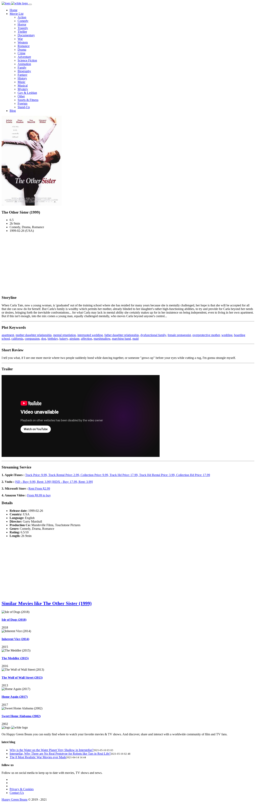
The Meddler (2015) (15, 658)
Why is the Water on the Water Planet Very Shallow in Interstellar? (51, 750)
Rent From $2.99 (39, 488)
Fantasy (22, 74)
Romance (24, 46)
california (17, 338)
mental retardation (64, 335)
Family (22, 67)
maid (135, 338)
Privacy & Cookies (22, 789)
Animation (24, 64)
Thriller (22, 31)
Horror (22, 24)
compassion (32, 338)
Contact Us (17, 792)
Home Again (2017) (15, 696)
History (22, 78)
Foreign (22, 103)
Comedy (23, 21)
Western (23, 42)
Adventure (24, 56)
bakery (63, 338)
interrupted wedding (90, 335)
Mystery (23, 89)
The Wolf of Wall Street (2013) (22, 677)
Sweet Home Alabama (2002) (21, 716)
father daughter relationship (121, 335)
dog (43, 338)
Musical (23, 85)
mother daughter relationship (34, 335)
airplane (74, 338)
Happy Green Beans (14, 799)
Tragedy (23, 28)
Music (21, 82)
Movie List (16, 13)
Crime (21, 53)
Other (21, 96)
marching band (121, 338)
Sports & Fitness (28, 100)
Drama (22, 49)
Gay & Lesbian (27, 92)
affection (86, 338)
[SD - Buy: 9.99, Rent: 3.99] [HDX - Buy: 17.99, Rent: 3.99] (54, 481)
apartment (8, 335)
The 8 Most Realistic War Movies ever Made (38, 757)
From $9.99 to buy (39, 495)
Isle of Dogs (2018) (14, 619)
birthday (53, 338)
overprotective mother (206, 335)
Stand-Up (24, 107)
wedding (226, 335)
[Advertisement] (128, 264)
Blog (13, 110)
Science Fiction (27, 60)
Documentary (26, 35)
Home (13, 10)
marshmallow (102, 338)
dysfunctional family (153, 335)
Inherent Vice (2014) (15, 639)
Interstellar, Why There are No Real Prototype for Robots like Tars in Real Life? (60, 753)
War (20, 39)
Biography (24, 71)
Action (22, 17)
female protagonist (179, 335)
